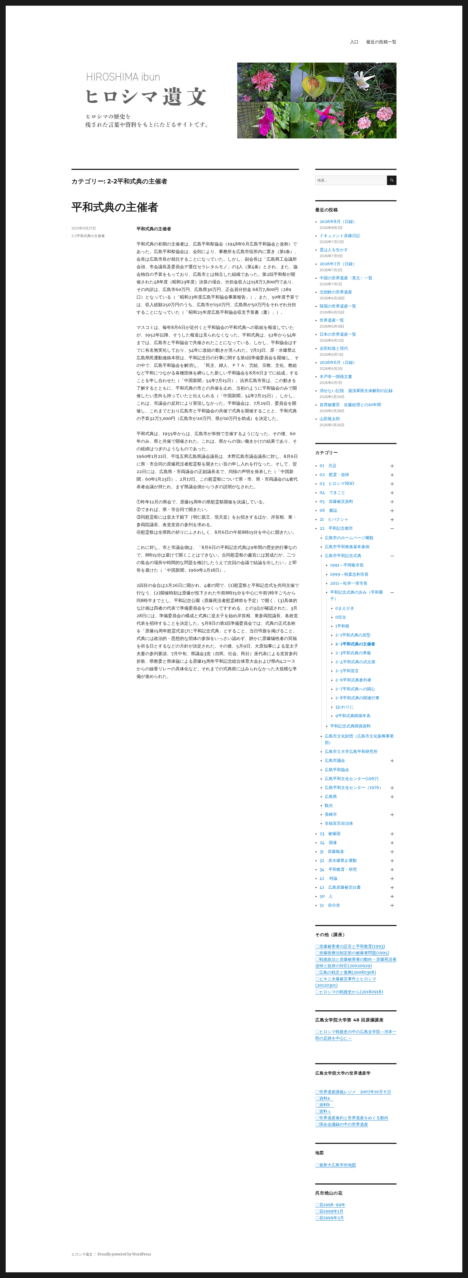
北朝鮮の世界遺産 (336, 292)
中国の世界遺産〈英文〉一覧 (346, 277)
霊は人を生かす (336, 249)
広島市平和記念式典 (343, 555)
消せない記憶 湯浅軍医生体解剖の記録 (356, 390)
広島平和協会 (337, 769)
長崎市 (331, 814)
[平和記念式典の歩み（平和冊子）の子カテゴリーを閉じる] (392, 592)
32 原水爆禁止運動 (338, 860)
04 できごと (332, 492)
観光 (329, 805)
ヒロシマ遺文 (82, 1254)
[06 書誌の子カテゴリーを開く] (392, 510)
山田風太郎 (330, 418)
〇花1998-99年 (330, 1204)
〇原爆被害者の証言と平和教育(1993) (350, 946)
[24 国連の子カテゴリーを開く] (392, 843)
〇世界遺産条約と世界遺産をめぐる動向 (351, 1117)
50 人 (326, 896)
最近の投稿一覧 (381, 41)
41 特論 (328, 878)
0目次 (340, 617)
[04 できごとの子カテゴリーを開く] (392, 492)
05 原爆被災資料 (336, 501)
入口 (354, 41)
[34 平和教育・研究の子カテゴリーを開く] (392, 869)
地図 (319, 1152)
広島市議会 (335, 760)
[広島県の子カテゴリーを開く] (392, 796)
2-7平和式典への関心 (355, 688)
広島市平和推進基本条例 (347, 546)
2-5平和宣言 (347, 670)
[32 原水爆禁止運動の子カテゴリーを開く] (392, 860)
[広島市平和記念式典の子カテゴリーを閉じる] (392, 556)
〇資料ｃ (323, 1111)
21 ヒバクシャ (334, 519)
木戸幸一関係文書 (336, 376)
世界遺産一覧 (332, 320)
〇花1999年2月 (329, 1217)
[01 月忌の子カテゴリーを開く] (392, 466)
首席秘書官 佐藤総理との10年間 (350, 404)
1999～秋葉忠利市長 (349, 574)
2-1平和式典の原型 (352, 635)
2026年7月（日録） (338, 263)
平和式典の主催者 (115, 206)
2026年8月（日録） (338, 221)
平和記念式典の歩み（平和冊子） (356, 595)
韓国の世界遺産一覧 (338, 306)
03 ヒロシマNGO (337, 483)
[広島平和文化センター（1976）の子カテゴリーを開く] (392, 788)
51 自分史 (330, 905)
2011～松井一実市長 (349, 583)
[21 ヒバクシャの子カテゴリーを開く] (392, 520)
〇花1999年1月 (329, 1211)
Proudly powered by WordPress (124, 1254)
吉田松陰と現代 (334, 348)
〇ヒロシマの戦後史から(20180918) (349, 991)
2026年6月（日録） (338, 362)
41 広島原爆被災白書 (340, 887)
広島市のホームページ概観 (349, 537)
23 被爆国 (330, 833)
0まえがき (344, 608)
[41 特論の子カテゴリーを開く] (392, 879)
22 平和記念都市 (336, 528)
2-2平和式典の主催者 (88, 236)
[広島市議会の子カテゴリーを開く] (392, 761)
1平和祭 (342, 626)
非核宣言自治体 (339, 823)
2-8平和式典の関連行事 (357, 697)
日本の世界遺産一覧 (338, 334)
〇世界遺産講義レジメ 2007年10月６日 (353, 1091)
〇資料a (324, 1098)
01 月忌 (328, 465)
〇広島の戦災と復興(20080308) (345, 972)
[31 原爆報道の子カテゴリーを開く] (392, 851)
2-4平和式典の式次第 (355, 661)
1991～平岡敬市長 (347, 565)
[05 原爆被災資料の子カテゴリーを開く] (392, 501)
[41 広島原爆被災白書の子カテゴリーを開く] (392, 888)
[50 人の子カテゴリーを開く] (392, 896)
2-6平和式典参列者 (353, 679)
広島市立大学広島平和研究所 (351, 751)
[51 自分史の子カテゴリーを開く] (392, 905)
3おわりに (344, 706)
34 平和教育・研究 (338, 869)
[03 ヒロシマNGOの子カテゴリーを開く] (392, 484)
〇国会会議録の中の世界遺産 (341, 1124)
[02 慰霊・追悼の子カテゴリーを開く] (392, 475)
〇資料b (324, 1104)
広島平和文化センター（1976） (354, 787)
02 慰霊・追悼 (334, 474)
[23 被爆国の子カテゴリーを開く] (392, 834)
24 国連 (328, 842)
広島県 (331, 796)
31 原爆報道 (332, 851)
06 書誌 (328, 510)
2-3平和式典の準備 (353, 652)
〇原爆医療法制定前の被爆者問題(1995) (352, 952)
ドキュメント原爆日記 (340, 235)
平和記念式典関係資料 (350, 726)
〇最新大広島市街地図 (335, 1164)
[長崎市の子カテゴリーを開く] (392, 814)
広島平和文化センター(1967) (351, 778)
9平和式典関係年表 (352, 715)
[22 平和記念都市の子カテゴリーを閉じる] (392, 529)
